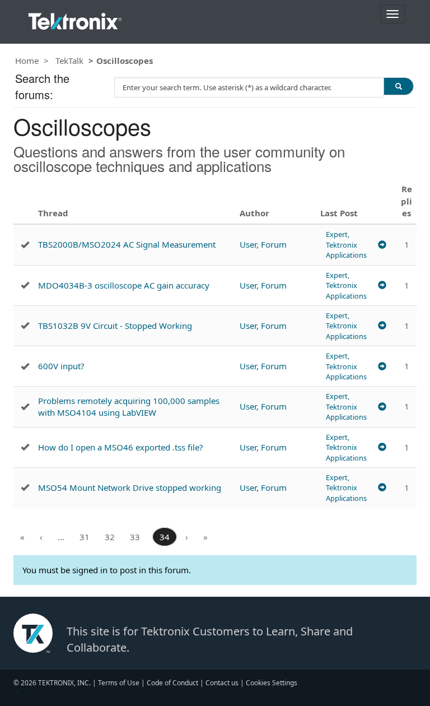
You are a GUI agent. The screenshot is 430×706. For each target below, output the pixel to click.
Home (27, 60)
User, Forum (263, 244)
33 (135, 536)
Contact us (222, 683)
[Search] (399, 86)
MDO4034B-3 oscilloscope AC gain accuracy (123, 285)
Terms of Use (118, 683)
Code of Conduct (172, 683)
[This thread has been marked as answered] (25, 245)
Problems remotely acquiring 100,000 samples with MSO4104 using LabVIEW (128, 406)
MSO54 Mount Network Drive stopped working (129, 487)
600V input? (61, 365)
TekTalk (69, 60)
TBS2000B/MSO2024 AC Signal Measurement (127, 244)
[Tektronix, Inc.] (75, 18)
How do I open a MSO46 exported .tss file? (120, 447)
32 (110, 536)
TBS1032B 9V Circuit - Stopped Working (115, 325)
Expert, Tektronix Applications (346, 244)
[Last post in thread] (382, 244)
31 (85, 536)
